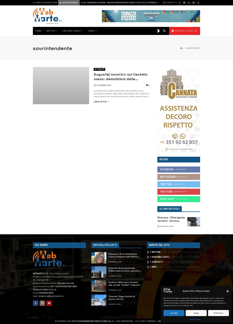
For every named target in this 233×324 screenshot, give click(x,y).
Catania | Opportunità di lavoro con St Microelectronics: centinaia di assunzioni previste (124, 298)
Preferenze (218, 313)
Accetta (174, 313)
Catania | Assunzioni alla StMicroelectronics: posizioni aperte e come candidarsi (124, 269)
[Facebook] (179, 3)
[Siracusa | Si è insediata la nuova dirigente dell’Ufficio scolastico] (98, 257)
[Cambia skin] (158, 31)
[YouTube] (194, 3)
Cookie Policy (194, 319)
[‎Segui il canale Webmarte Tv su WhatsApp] (198, 3)
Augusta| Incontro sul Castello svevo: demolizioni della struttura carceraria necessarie (121, 76)
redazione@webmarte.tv (51, 296)
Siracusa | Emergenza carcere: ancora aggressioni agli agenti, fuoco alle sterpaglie (106, 2)
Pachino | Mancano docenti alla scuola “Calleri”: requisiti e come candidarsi (124, 283)
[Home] (181, 48)
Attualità (99, 69)
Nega (196, 313)
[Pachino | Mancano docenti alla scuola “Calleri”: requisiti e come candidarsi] (98, 286)
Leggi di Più (100, 102)
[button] (227, 291)
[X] (189, 3)
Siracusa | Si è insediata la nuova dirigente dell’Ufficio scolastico (123, 255)
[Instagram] (184, 3)
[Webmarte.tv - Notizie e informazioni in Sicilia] (47, 16)
